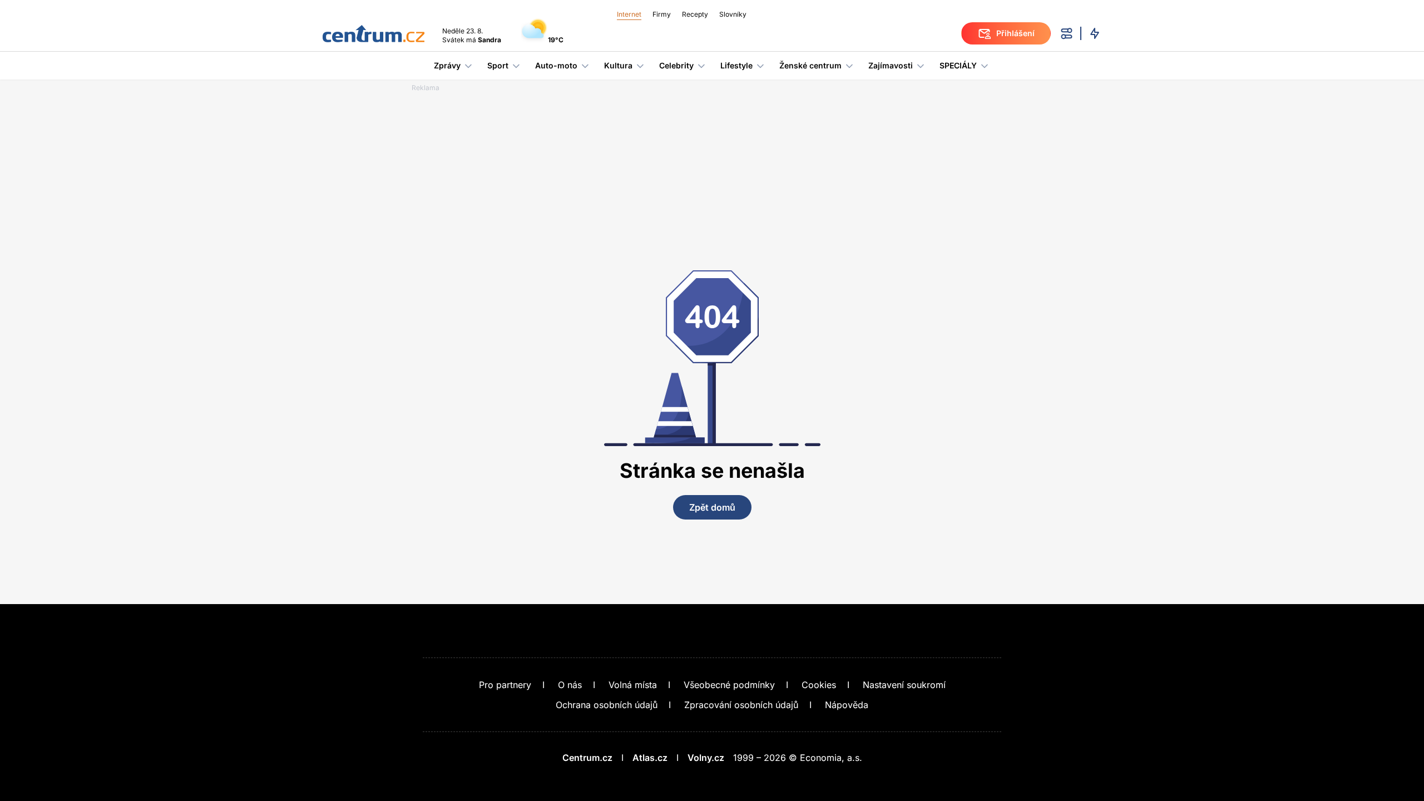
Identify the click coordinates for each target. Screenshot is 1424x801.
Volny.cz (706, 757)
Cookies (819, 684)
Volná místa (633, 684)
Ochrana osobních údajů (606, 704)
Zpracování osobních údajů (741, 704)
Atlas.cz (650, 757)
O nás (570, 684)
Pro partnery (505, 684)
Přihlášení (1015, 33)
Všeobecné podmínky (729, 684)
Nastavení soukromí (904, 684)
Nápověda (846, 704)
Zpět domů (712, 507)
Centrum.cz (587, 757)
